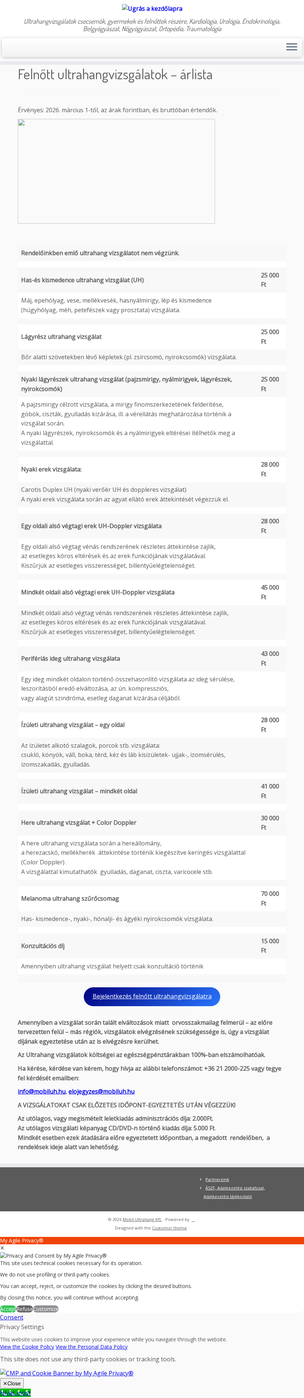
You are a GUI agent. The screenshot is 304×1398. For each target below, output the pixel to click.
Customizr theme (169, 1228)
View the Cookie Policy (27, 1346)
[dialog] (152, 1275)
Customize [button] (46, 1308)
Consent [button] (11, 1317)
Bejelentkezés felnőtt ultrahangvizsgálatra (152, 996)
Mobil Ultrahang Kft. (142, 1219)
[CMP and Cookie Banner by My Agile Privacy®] (66, 1373)
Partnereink (217, 1179)
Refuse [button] (24, 1308)
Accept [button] (8, 1308)
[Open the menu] (291, 47)
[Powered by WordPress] (193, 1218)
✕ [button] (2, 1247)
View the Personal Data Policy (92, 1346)
